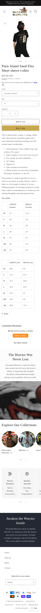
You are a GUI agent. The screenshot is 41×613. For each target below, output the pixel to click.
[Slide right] (25, 61)
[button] (4, 11)
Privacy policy (9, 604)
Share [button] (6, 314)
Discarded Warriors (6, 451)
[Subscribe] (33, 582)
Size (3, 99)
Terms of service (21, 604)
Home (7, 553)
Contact (8, 568)
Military (22, 450)
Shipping (4, 78)
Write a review (20, 335)
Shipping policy (33, 604)
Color (3, 89)
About (7, 563)
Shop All (8, 558)
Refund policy (30, 601)
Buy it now (20, 128)
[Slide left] (15, 61)
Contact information (21, 608)
